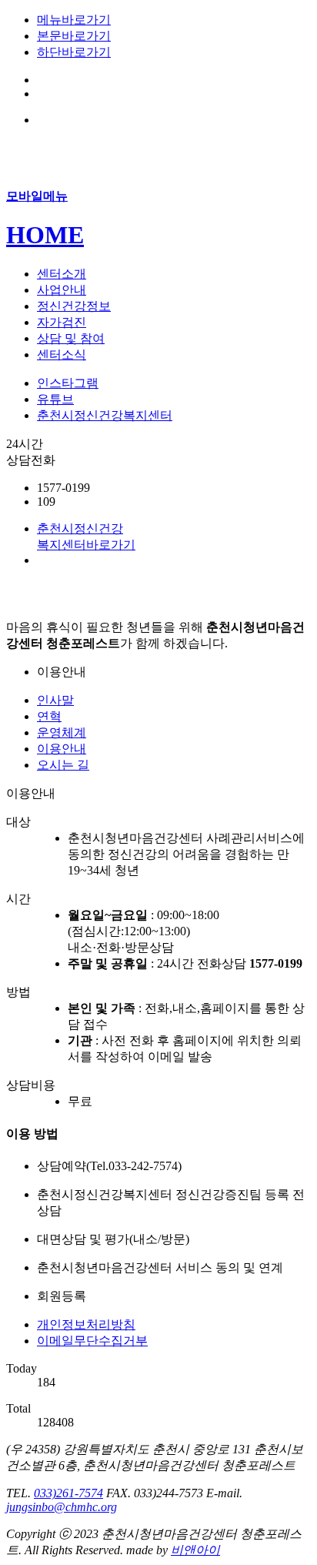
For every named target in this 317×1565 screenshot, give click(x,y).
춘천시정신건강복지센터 (104, 415)
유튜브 (55, 399)
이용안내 (61, 748)
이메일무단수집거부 (92, 1340)
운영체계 (61, 732)
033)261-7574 (68, 1493)
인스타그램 (67, 383)
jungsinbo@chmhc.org (61, 1506)
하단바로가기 (74, 52)
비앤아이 (195, 1550)
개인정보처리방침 (86, 1324)
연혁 (49, 716)
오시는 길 (63, 764)
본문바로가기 (74, 35)
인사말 (55, 700)
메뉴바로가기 (74, 19)
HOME (45, 235)
